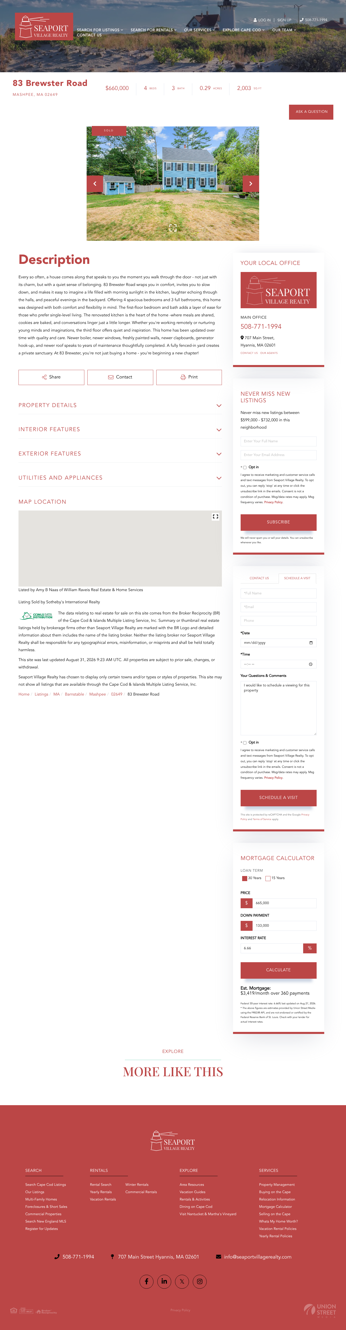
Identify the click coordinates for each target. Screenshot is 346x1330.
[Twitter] (182, 1282)
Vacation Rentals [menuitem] (103, 1199)
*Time (245, 655)
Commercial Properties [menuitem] (43, 1214)
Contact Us (249, 353)
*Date (245, 633)
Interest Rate (253, 938)
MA (56, 695)
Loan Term (252, 871)
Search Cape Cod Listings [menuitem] (45, 1185)
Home (24, 695)
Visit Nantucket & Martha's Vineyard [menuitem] (208, 1214)
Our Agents (269, 353)
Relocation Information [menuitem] (277, 1199)
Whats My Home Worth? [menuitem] (278, 1222)
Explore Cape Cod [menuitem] (242, 30)
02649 (116, 695)
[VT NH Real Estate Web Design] (320, 1311)
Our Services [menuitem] (198, 30)
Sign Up (284, 20)
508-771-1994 (315, 20)
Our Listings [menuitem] (34, 1192)
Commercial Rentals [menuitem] (141, 1192)
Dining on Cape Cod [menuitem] (196, 1207)
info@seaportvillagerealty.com (258, 1257)
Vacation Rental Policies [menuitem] (277, 1229)
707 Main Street (158, 1257)
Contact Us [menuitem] (89, 35)
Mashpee (97, 695)
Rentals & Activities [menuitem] (195, 1199)
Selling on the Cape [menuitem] (274, 1214)
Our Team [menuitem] (282, 30)
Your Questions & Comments (263, 676)
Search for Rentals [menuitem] (152, 30)
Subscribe (278, 522)
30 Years (254, 878)
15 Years (278, 878)
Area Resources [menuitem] (192, 1185)
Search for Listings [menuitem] (98, 30)
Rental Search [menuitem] (100, 1185)
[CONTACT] (311, 112)
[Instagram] (200, 1282)
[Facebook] (146, 1282)
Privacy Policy (273, 502)
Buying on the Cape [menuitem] (275, 1192)
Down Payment (255, 916)
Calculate (278, 970)
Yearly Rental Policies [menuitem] (275, 1236)
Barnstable (74, 695)
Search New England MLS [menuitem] (45, 1222)
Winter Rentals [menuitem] (136, 1185)
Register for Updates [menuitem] (41, 1229)
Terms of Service (262, 819)
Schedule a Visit (297, 578)
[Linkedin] (164, 1282)
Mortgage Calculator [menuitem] (275, 1207)
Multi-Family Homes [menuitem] (41, 1199)
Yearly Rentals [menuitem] (101, 1192)
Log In (264, 20)
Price (245, 893)
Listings (41, 695)
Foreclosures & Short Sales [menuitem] (46, 1207)
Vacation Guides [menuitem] (192, 1192)
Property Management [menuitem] (277, 1185)
